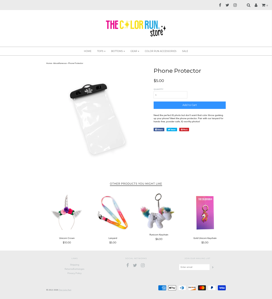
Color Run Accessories (160, 51)
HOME (87, 51)
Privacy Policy (75, 273)
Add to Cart (189, 105)
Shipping (74, 264)
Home (49, 63)
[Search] (246, 5)
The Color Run (65, 290)
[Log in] (254, 5)
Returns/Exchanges (74, 269)
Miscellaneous (60, 63)
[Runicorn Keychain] (159, 211)
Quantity (158, 89)
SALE (185, 51)
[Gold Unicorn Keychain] (205, 213)
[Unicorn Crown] (67, 213)
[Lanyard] (113, 213)
